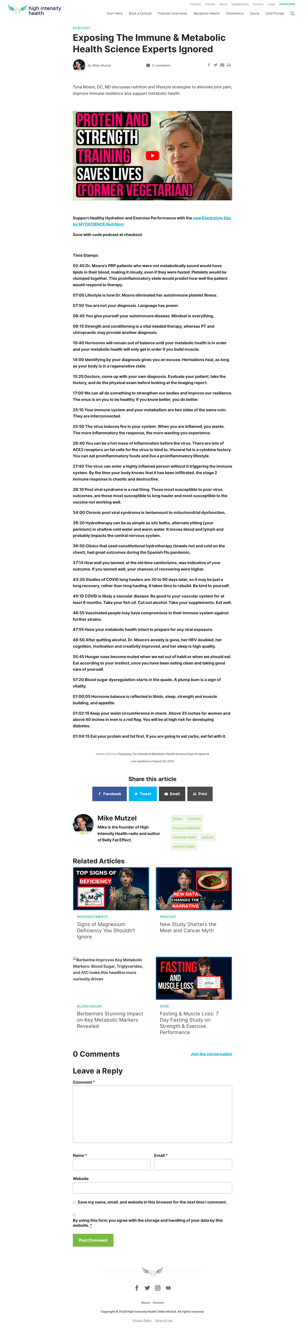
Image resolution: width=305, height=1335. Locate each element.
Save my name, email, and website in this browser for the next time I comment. (152, 1202)
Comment (84, 1082)
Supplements (240, 4)
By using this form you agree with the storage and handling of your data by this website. (148, 1223)
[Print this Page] (229, 65)
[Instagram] (157, 1288)
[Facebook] (137, 1288)
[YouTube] (168, 1288)
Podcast (208, 837)
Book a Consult (140, 13)
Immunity (194, 818)
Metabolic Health (207, 13)
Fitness (177, 818)
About (223, 4)
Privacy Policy (142, 1320)
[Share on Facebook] (209, 65)
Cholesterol (235, 13)
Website (81, 1178)
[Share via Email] (222, 65)
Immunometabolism (186, 828)
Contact (258, 4)
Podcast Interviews (172, 13)
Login (271, 4)
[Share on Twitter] (215, 65)
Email (161, 1155)
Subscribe (287, 4)
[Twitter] (147, 1288)
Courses (195, 4)
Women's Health (184, 846)
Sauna (254, 13)
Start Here (115, 13)
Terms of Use (163, 1320)
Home (100, 754)
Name (80, 1155)
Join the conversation (211, 1053)
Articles (210, 4)
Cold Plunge (275, 13)
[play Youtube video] (152, 156)
